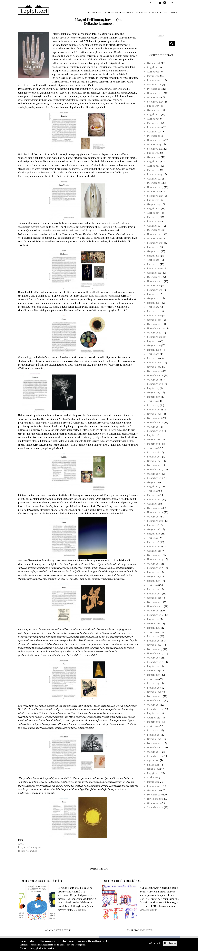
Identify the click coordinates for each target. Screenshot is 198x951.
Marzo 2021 (153, 311)
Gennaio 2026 (154, 84)
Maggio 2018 (153, 443)
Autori (105, 13)
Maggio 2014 (153, 627)
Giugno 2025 (153, 110)
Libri (117, 13)
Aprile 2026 (153, 71)
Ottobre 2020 (154, 332)
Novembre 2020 (155, 328)
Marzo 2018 (153, 452)
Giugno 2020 (154, 345)
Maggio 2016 (153, 533)
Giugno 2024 (153, 157)
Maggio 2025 (153, 114)
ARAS (21, 843)
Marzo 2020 (153, 358)
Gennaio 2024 (154, 178)
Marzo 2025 (153, 122)
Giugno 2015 (153, 576)
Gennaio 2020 (154, 366)
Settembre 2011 (155, 756)
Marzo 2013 (153, 683)
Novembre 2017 (155, 469)
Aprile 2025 (153, 118)
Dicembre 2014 (155, 602)
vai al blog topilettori (140, 930)
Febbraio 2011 (154, 785)
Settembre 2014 (155, 614)
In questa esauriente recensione (101, 295)
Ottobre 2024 (154, 144)
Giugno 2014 (153, 623)
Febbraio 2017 (154, 499)
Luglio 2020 (153, 341)
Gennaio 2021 (154, 319)
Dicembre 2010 (155, 794)
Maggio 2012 (153, 721)
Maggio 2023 (153, 208)
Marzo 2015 (153, 589)
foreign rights (156, 13)
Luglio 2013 (153, 666)
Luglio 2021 (153, 294)
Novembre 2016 (155, 512)
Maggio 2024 (154, 161)
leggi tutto (81, 909)
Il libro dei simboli (27, 850)
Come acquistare (134, 13)
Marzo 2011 (153, 781)
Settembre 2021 (155, 289)
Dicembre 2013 (154, 649)
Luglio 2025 (153, 105)
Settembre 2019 (155, 383)
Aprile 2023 (153, 212)
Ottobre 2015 (153, 563)
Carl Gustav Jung (111, 429)
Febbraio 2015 (154, 593)
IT (172, 2)
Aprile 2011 (153, 777)
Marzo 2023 (153, 217)
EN (177, 2)
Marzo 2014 (153, 636)
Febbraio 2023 (154, 221)
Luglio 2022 (153, 246)
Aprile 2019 (153, 400)
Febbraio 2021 (154, 315)
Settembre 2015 (155, 567)
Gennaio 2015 (154, 597)
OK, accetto (155, 943)
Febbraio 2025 (154, 127)
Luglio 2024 (153, 152)
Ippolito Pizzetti (33, 172)
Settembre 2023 (155, 195)
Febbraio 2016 (154, 546)
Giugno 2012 (153, 717)
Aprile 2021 (153, 306)
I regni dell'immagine (29, 847)
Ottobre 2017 (153, 473)
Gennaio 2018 (154, 460)
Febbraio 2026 (154, 80)
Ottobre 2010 (154, 803)
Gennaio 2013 (154, 691)
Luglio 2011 (153, 764)
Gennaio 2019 (154, 413)
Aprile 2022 (153, 259)
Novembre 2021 (155, 281)
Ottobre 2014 (154, 610)
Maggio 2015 (153, 580)
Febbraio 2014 (154, 640)
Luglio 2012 (153, 713)
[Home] (33, 10)
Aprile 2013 (153, 679)
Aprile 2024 (153, 165)
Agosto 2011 (153, 760)
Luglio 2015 (153, 572)
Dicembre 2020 (155, 323)
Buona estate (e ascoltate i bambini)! (42, 880)
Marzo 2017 (153, 495)
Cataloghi (173, 13)
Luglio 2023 (153, 199)
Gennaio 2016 (154, 550)
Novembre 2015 (155, 559)
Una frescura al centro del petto (123, 880)
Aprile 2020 (153, 353)
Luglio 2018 (153, 435)
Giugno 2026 (153, 62)
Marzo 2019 (153, 405)
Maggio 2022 (154, 255)
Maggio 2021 (153, 302)
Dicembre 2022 (155, 229)
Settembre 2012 (155, 708)
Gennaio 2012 (154, 738)
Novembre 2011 (155, 747)
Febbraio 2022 (154, 268)
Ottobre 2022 (154, 238)
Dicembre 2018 (154, 418)
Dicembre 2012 (154, 696)
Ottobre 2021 (154, 285)
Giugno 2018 (153, 439)
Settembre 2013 (155, 661)
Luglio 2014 (153, 619)
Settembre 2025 (155, 101)
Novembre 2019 (155, 375)
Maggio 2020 (154, 349)
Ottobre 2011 (153, 751)
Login (149, 3)
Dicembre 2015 (154, 555)
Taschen (105, 226)
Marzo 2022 (153, 264)
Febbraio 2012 (154, 734)
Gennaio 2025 (154, 131)
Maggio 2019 (153, 396)
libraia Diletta (92, 292)
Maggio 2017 (153, 486)
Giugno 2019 (153, 392)
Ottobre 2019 (154, 379)
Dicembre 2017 (154, 465)
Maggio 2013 (153, 674)
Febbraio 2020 (154, 362)
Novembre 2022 (155, 234)
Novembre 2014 (155, 606)
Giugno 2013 (153, 670)
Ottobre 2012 (154, 704)
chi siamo (91, 13)
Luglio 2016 (153, 524)
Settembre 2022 (155, 242)
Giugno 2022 (153, 251)
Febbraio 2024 (154, 174)
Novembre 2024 (155, 140)
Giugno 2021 (153, 298)
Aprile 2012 (153, 726)
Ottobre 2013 (153, 657)
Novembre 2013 (155, 653)
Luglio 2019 (153, 388)
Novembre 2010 (155, 798)
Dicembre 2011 (154, 743)
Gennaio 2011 (154, 790)
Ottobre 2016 (154, 516)
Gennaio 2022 (154, 272)
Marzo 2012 (153, 730)
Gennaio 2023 (154, 225)
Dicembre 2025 (155, 88)
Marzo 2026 (153, 75)
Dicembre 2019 (155, 371)
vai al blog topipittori (58, 930)
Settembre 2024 (155, 148)
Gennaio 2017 (154, 503)
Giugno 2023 (153, 204)
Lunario (48, 172)
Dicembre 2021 (154, 276)
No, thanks (170, 943)
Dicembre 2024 (155, 135)
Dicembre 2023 (155, 182)
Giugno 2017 (153, 482)
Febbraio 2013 (154, 687)
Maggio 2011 (153, 773)
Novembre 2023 (155, 187)
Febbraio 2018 (154, 456)
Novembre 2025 (155, 93)
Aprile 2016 (153, 537)
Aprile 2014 (153, 632)
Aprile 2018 (153, 448)
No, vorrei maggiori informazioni (37, 948)
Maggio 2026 (154, 67)
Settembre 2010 (155, 807)
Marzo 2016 (153, 542)
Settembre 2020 (155, 336)
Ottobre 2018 (154, 426)
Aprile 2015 (153, 584)
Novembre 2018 (155, 422)
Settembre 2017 (155, 477)
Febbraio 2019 (154, 409)
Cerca (173, 43)
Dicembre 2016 (155, 507)
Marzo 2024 (153, 170)
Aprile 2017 (153, 490)
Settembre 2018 (155, 430)
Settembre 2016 (155, 520)
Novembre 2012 (155, 700)
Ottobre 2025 (154, 97)
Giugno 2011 (153, 768)
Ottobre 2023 (154, 191)
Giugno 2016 (153, 529)
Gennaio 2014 (154, 644)
